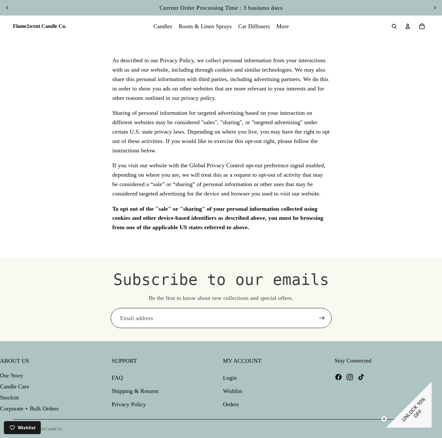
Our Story (11, 376)
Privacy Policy (129, 404)
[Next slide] (435, 8)
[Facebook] (338, 377)
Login (230, 378)
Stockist (9, 397)
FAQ (117, 378)
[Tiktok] (361, 377)
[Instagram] (350, 377)
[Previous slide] (7, 8)
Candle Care (14, 386)
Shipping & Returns (135, 391)
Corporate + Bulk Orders (29, 408)
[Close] (384, 418)
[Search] (394, 26)
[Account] (408, 26)
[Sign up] (322, 318)
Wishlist (232, 391)
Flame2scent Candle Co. (44, 429)
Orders (231, 404)
